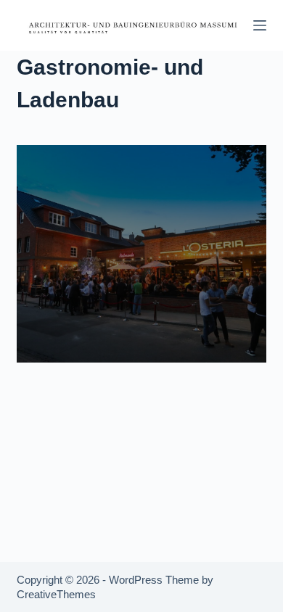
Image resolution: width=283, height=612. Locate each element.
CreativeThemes (56, 594)
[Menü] (259, 25)
